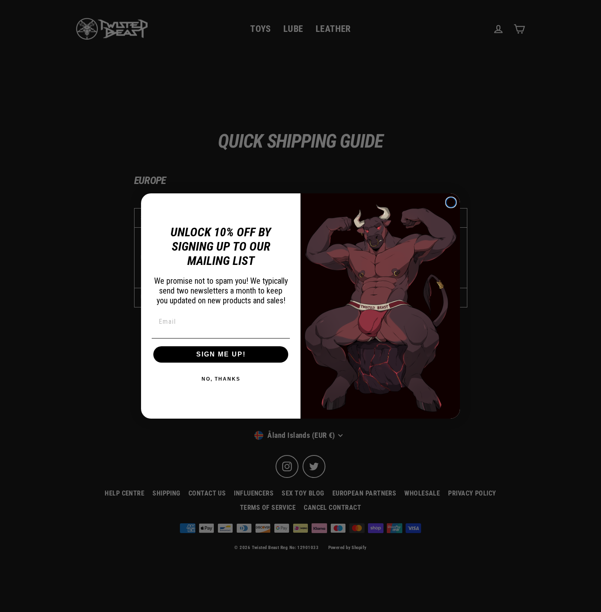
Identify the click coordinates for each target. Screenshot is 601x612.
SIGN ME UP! (221, 354)
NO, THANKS (221, 379)
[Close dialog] (451, 202)
